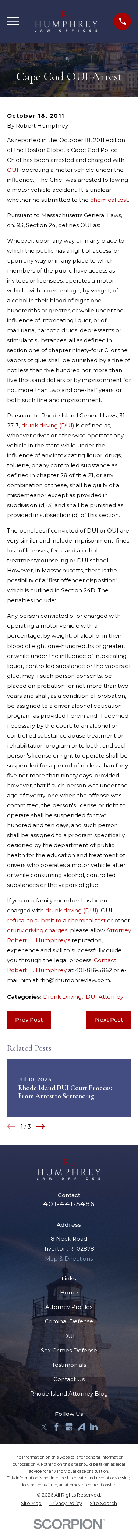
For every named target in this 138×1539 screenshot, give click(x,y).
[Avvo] (81, 1427)
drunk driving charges (37, 930)
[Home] (66, 21)
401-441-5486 (69, 1204)
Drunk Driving (62, 996)
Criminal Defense (69, 1321)
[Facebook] (56, 1427)
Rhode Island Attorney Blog (69, 1393)
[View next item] (40, 1126)
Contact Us (69, 1379)
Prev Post (29, 1019)
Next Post (109, 1019)
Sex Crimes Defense (69, 1350)
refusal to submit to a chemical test (56, 920)
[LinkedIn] (94, 1427)
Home (69, 1292)
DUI (69, 1335)
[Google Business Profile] (69, 1427)
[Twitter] (44, 1427)
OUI (12, 169)
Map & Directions (69, 1258)
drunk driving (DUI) (47, 425)
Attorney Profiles (68, 1306)
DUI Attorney (104, 996)
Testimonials (69, 1364)
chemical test (109, 199)
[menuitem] (31, 1504)
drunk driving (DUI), (72, 910)
